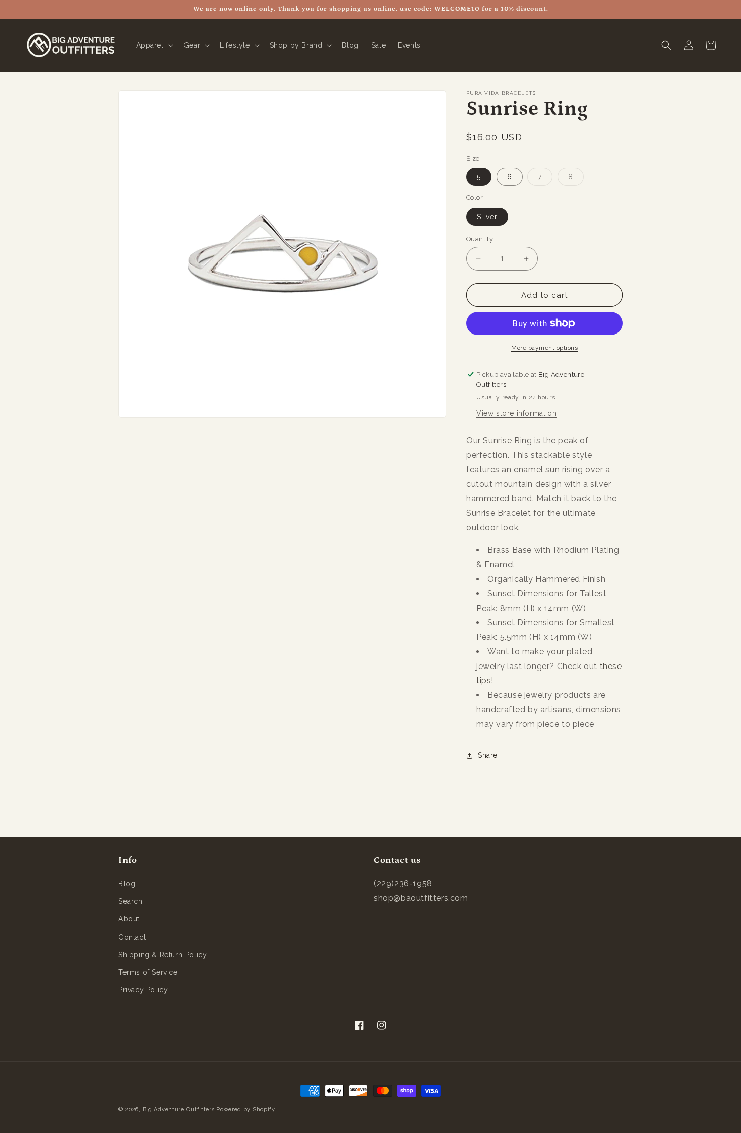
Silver (487, 217)
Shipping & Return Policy (162, 955)
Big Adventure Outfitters (179, 1109)
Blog (126, 884)
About (129, 919)
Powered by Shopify (245, 1109)
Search (130, 901)
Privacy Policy (143, 990)
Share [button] (488, 755)
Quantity (479, 239)
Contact (132, 937)
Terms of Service (148, 972)
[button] (153, 45)
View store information (516, 413)
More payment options (544, 347)
